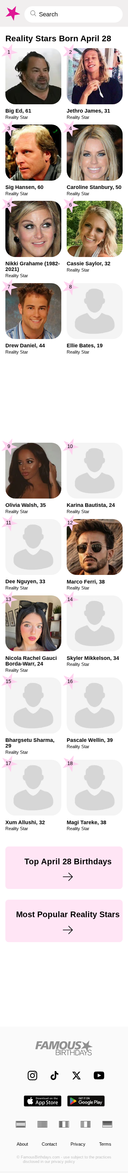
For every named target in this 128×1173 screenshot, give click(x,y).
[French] (64, 1124)
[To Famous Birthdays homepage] (12, 13)
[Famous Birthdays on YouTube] (97, 1075)
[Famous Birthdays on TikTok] (51, 1076)
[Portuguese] (42, 1124)
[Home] (64, 1048)
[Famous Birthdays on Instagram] (29, 1076)
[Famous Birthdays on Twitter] (73, 1076)
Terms (105, 1144)
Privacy (78, 1144)
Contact (49, 1144)
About (22, 1144)
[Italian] (85, 1124)
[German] (107, 1124)
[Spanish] (21, 1124)
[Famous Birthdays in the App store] (42, 1100)
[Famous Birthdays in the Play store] (86, 1100)
